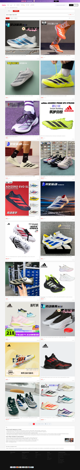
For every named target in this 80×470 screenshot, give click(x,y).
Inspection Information (60, 462)
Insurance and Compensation (60, 460)
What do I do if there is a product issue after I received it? (64, 454)
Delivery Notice (48, 459)
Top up (36, 453)
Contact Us (11, 453)
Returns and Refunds (24, 457)
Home (6, 7)
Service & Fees (23, 453)
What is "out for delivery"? (61, 457)
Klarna (36, 457)
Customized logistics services (25, 458)
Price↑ (12, 18)
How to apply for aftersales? (61, 459)
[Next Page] (48, 424)
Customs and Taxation (49, 458)
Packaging (48, 457)
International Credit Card (38, 454)
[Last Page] (50, 424)
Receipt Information (49, 453)
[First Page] (30, 424)
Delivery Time (48, 454)
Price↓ (16, 18)
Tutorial (23, 454)
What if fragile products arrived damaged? (62, 453)
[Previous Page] (32, 424)
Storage (59, 458)
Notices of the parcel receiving (61, 461)
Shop (8, 7)
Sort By (8, 18)
